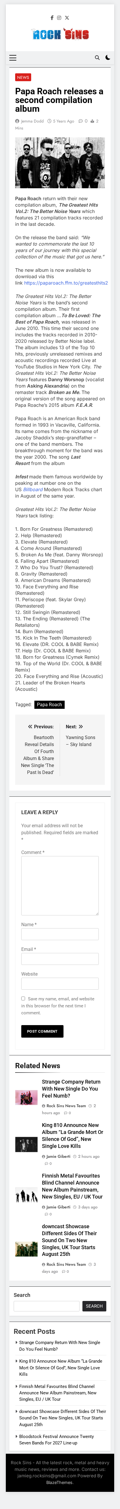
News (23, 77)
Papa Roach (49, 704)
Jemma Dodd (32, 121)
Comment (33, 852)
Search (22, 1295)
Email (28, 949)
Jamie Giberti (58, 1156)
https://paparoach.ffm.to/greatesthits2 (66, 283)
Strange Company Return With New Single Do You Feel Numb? (71, 1089)
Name (29, 924)
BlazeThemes (59, 1482)
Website (29, 974)
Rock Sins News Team (66, 1106)
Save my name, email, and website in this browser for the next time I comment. (57, 1006)
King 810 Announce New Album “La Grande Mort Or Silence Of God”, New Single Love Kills (60, 1368)
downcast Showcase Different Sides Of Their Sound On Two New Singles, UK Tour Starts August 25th (69, 1240)
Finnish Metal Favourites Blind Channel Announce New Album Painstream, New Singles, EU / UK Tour (57, 1393)
